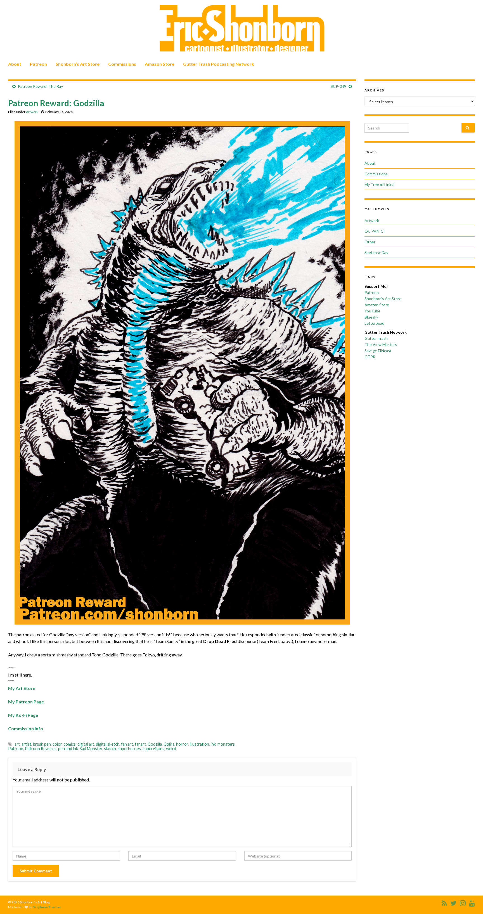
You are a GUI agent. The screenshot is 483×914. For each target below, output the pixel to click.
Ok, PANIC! (374, 231)
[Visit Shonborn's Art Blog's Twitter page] (453, 902)
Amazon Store (159, 64)
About (14, 64)
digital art (85, 744)
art (17, 744)
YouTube (372, 310)
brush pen (42, 744)
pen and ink (68, 748)
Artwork (32, 112)
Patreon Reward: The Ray (40, 86)
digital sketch (107, 744)
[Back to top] (470, 901)
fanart (140, 744)
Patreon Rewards (40, 748)
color (57, 744)
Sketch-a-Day (376, 252)
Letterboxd (374, 323)
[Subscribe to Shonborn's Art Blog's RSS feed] (444, 902)
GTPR (369, 356)
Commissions (122, 64)
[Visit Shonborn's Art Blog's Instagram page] (463, 902)
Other (369, 241)
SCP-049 (338, 86)
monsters (226, 744)
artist (26, 744)
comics (69, 744)
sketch (110, 748)
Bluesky (371, 317)
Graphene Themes (47, 907)
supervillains (153, 748)
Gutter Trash (376, 338)
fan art (127, 744)
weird (171, 748)
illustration (199, 744)
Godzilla (155, 744)
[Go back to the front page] (241, 28)
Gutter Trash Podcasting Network (218, 64)
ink (213, 744)
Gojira (169, 744)
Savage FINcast (378, 350)
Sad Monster (91, 748)
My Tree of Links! (379, 184)
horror (182, 744)
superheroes (129, 748)
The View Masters (380, 344)
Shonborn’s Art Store (78, 64)
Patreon (38, 64)
